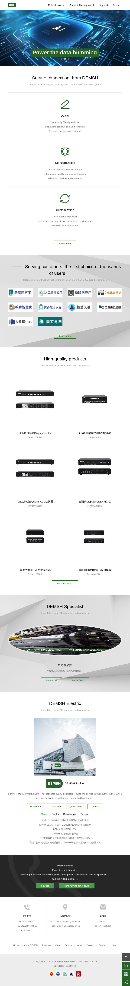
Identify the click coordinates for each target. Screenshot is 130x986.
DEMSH (57, 962)
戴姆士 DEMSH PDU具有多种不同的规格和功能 (65, 820)
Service (68, 945)
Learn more (65, 243)
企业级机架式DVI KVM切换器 (94, 433)
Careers (95, 806)
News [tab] (44, 814)
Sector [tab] (55, 814)
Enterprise (55, 806)
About (116, 5)
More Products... (65, 583)
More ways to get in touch (77, 885)
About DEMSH (30, 945)
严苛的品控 (65, 665)
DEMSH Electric (15, 5)
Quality (65, 115)
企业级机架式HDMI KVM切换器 (35, 501)
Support (103, 5)
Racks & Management (81, 5)
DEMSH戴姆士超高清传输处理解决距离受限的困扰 (65, 838)
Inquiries (45, 885)
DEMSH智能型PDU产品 (65, 829)
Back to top (126, 957)
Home (16, 945)
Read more (36, 806)
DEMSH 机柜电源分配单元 (65, 833)
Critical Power (56, 5)
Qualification (76, 806)
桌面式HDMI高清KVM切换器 (95, 570)
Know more (51, 680)
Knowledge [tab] (69, 814)
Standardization (65, 162)
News (79, 945)
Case (58, 945)
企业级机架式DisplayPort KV (35, 433)
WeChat (126, 974)
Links (113, 945)
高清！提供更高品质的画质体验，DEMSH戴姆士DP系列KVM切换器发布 (65, 842)
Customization (65, 210)
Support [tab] (84, 814)
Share (126, 982)
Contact (103, 945)
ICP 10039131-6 (69, 966)
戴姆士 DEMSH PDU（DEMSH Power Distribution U (65, 825)
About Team (78, 680)
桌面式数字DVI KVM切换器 (35, 570)
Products (46, 945)
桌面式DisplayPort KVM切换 (95, 501)
